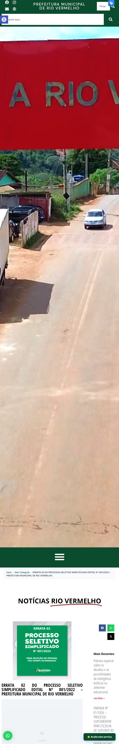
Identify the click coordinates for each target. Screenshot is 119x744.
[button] (4, 20)
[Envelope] (7, 9)
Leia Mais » (99, 698)
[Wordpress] (14, 9)
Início (9, 572)
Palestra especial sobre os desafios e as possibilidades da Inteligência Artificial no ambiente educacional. (104, 676)
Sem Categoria (22, 572)
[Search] (111, 19)
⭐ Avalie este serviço (99, 736)
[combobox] (103, 6)
